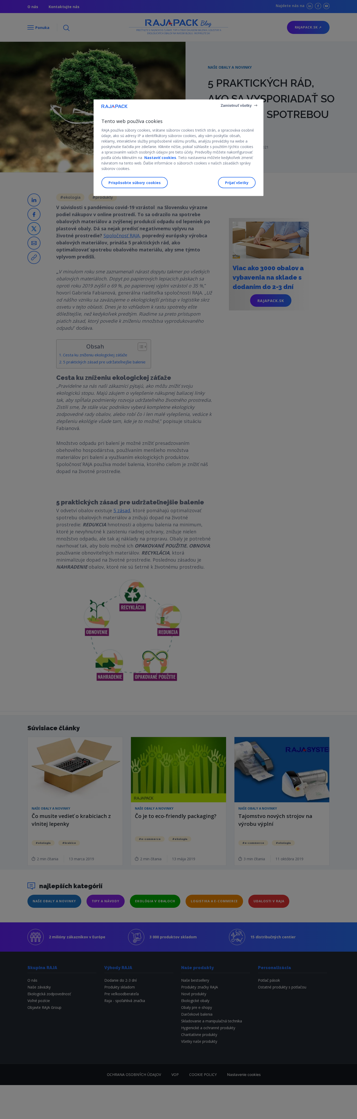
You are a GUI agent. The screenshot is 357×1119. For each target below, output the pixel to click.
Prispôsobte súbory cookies (134, 182)
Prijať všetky (237, 182)
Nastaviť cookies (160, 157)
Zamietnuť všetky (236, 105)
